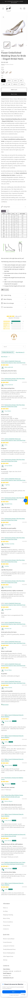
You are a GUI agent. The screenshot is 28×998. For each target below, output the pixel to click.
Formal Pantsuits (7, 942)
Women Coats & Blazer (8, 938)
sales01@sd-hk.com (8, 977)
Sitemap (5, 960)
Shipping (2, 64)
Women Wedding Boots (9, 953)
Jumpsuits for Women (8, 946)
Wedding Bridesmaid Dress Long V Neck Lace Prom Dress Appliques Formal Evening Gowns (13, 864)
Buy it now (14, 94)
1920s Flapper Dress (8, 956)
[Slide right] (26, 45)
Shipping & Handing (8, 914)
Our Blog (5, 911)
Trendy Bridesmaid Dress (9, 949)
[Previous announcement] (3, 2)
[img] (14, 316)
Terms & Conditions (8, 922)
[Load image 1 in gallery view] (7, 45)
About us (5, 907)
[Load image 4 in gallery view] (21, 45)
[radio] (2, 72)
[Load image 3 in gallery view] (14, 45)
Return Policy (6, 918)
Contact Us (6, 929)
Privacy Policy (6, 925)
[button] (3, 8)
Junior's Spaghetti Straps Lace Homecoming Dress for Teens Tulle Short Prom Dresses (13, 362)
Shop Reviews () (20, 352)
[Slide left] (1, 45)
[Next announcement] (25, 2)
